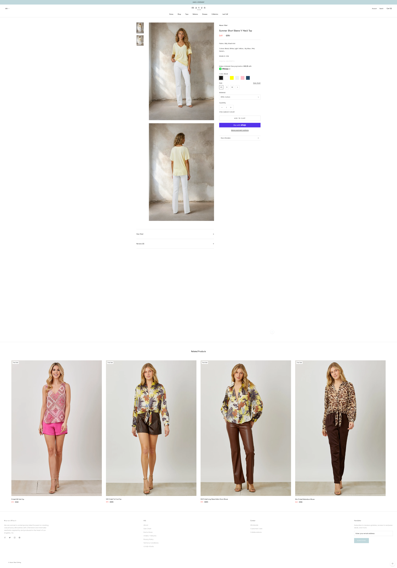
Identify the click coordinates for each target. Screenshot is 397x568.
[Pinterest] (19, 537)
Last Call (225, 14)
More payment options (240, 130)
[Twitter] (10, 537)
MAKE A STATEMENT (198, 2)
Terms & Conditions (150, 543)
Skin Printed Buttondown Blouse (304, 499)
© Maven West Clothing (14, 562)
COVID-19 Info (148, 546)
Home (171, 14)
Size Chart (139, 234)
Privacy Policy (148, 539)
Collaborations (256, 532)
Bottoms (195, 14)
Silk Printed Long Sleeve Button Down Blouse (214, 499)
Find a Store (147, 532)
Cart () (389, 8)
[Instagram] (14, 537)
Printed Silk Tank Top (17, 499)
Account (374, 9)
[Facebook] (5, 537)
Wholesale (254, 525)
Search (381, 9)
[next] (390, 429)
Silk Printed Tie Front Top (113, 499)
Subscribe (361, 541)
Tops (186, 14)
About (145, 525)
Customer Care (256, 529)
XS (221, 87)
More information (226, 138)
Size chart (257, 83)
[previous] (6, 429)
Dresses (204, 14)
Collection (215, 14)
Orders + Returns (149, 536)
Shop (179, 14)
